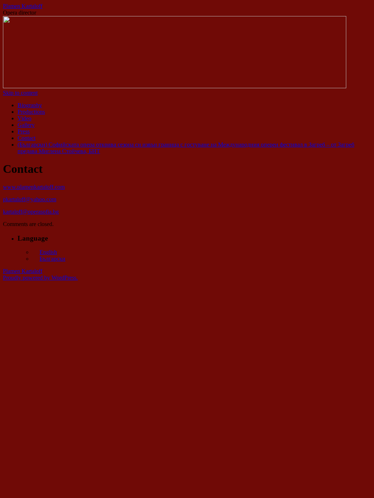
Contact (26, 138)
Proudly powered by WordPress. (40, 278)
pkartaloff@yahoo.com (29, 199)
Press (24, 131)
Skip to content (20, 93)
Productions (31, 112)
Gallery (26, 125)
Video (24, 118)
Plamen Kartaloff (22, 6)
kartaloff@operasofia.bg (31, 212)
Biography (30, 105)
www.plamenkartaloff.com (34, 187)
